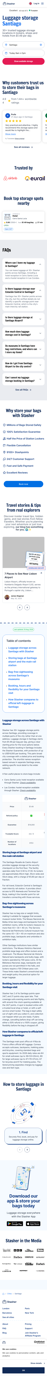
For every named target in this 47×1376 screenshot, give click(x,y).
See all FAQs (21, 390)
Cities (9, 1294)
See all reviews (22, 147)
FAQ (4, 1328)
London (5, 1308)
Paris (27, 1308)
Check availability (28, 782)
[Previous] (20, 607)
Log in (36, 3)
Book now (23, 484)
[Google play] (15, 1223)
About (5, 1324)
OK (23, 1370)
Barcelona (7, 1313)
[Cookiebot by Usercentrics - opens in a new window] (34, 1342)
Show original (19, 138)
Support (29, 1328)
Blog (4, 1333)
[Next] (27, 607)
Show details (36, 1363)
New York (29, 1313)
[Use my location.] (41, 45)
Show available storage (23, 61)
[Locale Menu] (30, 3)
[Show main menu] (42, 3)
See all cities (8, 1317)
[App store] (33, 1223)
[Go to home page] (9, 3)
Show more (10, 134)
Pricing (28, 1324)
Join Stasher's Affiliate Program (33, 1334)
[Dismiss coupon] (43, 553)
